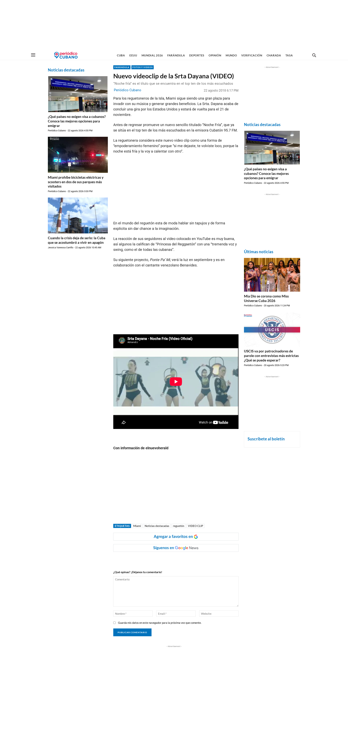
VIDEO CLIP (195, 525)
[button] (314, 55)
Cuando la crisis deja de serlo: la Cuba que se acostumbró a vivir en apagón (76, 240)
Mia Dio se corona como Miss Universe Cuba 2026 (266, 298)
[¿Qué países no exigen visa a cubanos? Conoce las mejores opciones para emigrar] (78, 94)
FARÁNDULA (121, 67)
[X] (158, 559)
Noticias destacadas (157, 525)
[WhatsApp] (150, 559)
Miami (137, 525)
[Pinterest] (167, 559)
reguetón (178, 525)
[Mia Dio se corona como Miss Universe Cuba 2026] (272, 275)
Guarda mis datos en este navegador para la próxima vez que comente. (159, 622)
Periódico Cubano (57, 130)
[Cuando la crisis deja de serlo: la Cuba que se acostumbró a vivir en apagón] (78, 215)
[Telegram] (175, 559)
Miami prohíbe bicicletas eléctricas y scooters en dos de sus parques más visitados (75, 181)
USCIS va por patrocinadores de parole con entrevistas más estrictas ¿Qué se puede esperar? (271, 355)
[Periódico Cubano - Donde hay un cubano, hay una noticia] (66, 55)
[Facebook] (142, 559)
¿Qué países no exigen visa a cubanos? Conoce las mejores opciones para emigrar (77, 121)
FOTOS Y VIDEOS (142, 67)
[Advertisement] (174, 25)
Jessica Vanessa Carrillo (60, 247)
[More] (184, 559)
